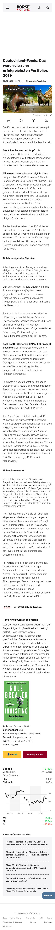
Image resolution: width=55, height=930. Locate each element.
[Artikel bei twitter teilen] (46, 120)
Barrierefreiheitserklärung (12, 918)
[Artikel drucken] (21, 120)
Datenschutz (30, 918)
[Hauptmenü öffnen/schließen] (7, 7)
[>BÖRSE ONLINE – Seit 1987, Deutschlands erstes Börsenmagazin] (23, 7)
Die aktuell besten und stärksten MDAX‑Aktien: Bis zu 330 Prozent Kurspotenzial (27, 889)
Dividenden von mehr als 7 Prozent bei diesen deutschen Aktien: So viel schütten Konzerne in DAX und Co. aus (27, 855)
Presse (49, 918)
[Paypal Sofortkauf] (12, 754)
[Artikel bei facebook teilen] (33, 120)
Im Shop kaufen (35, 754)
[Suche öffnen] (47, 7)
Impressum (48, 922)
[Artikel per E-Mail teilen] (9, 120)
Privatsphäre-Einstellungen (12, 922)
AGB (41, 918)
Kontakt (33, 922)
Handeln (48, 895)
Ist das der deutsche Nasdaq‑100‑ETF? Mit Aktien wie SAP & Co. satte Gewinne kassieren (27, 843)
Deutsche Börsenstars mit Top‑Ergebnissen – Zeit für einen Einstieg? (26, 879)
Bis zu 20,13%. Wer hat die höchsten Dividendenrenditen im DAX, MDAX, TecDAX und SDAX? (26, 868)
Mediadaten (7, 926)
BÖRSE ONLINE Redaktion (30, 607)
